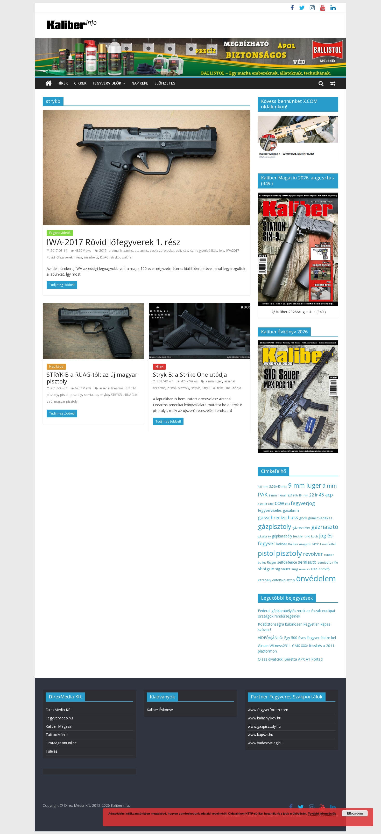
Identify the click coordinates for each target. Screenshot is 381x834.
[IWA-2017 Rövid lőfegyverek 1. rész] (146, 113)
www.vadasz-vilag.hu (265, 742)
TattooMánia (57, 734)
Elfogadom (355, 813)
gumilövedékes (320, 518)
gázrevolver (301, 527)
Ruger (271, 562)
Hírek (63, 83)
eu (287, 503)
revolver (313, 553)
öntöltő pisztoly (283, 580)
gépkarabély (282, 536)
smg (294, 569)
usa (314, 568)
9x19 (290, 495)
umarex (304, 569)
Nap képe (139, 83)
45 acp (326, 495)
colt (178, 250)
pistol (64, 395)
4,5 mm (263, 486)
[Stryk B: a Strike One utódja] (199, 306)
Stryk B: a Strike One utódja (190, 374)
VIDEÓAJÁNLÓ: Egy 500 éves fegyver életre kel (297, 637)
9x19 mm (301, 495)
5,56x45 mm (278, 486)
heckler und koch (305, 536)
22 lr (313, 495)
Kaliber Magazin (59, 726)
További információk (322, 813)
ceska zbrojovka (162, 250)
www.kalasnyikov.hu (264, 718)
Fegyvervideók (107, 83)
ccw (279, 503)
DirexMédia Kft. (59, 709)
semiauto (91, 395)
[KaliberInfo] (48, 83)
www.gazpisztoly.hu (264, 726)
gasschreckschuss (278, 517)
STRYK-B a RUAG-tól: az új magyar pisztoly (92, 377)
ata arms (141, 250)
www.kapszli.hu (260, 734)
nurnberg (91, 257)
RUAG (104, 257)
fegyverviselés (270, 510)
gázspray (264, 536)
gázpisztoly (274, 526)
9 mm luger (214, 381)
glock (303, 518)
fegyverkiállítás (206, 250)
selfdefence (287, 562)
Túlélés (52, 751)
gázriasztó (324, 526)
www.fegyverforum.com (268, 709)
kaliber (281, 544)
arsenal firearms (111, 388)
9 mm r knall (277, 495)
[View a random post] (332, 83)
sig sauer (282, 568)
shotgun (266, 569)
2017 (103, 250)
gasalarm (291, 510)
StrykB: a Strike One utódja (221, 388)
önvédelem (316, 578)
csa (185, 250)
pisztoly (76, 395)
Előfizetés (164, 83)
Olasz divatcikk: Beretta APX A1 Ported (290, 659)
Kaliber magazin (299, 544)
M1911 (316, 544)
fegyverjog (303, 503)
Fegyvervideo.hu (59, 718)
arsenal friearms (121, 250)
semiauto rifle (328, 562)
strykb (115, 257)
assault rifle (266, 504)
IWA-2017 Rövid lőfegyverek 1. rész (113, 242)
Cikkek (80, 83)
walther (127, 257)
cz (191, 250)
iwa (221, 250)
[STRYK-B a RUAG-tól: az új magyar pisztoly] (93, 306)
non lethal (329, 544)
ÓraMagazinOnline (61, 742)
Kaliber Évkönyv (160, 709)
